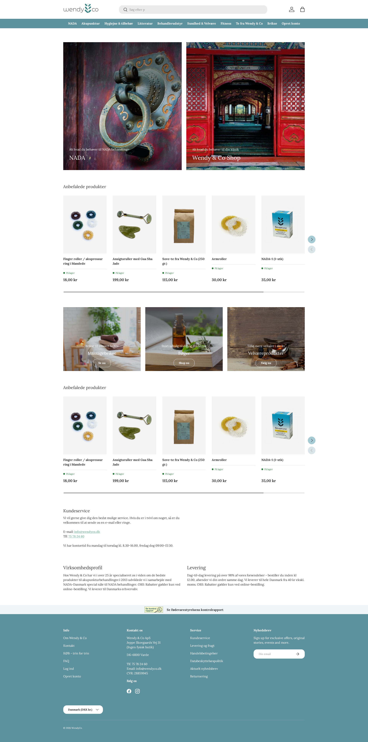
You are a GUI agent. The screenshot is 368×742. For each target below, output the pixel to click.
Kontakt (69, 645)
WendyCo (76, 727)
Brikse (272, 23)
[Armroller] (233, 224)
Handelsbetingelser (204, 653)
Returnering (199, 676)
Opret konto (291, 23)
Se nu (102, 363)
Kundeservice (200, 638)
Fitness (226, 23)
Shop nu (184, 363)
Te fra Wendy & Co (249, 23)
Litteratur (145, 23)
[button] (302, 9)
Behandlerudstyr (170, 23)
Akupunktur (90, 23)
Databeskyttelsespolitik (206, 661)
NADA (72, 23)
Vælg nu (266, 363)
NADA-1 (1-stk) (272, 259)
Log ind (68, 668)
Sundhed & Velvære (201, 23)
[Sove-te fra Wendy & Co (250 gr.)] (184, 224)
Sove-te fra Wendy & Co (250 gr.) (183, 261)
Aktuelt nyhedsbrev (204, 668)
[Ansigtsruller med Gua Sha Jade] (134, 224)
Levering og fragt (202, 645)
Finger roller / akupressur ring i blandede (83, 261)
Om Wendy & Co (75, 638)
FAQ (66, 661)
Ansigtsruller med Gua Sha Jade (132, 261)
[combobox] (193, 9)
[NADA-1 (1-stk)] (283, 224)
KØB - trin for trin (76, 653)
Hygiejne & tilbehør (118, 23)
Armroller (219, 259)
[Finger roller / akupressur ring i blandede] (85, 224)
